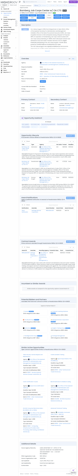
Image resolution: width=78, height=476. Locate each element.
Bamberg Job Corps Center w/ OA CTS (25, 148)
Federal (5, 5)
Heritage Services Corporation (36, 211)
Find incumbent (25, 127)
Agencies (6, 50)
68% (41, 91)
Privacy (36, 474)
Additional (32, 20)
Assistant (57, 15)
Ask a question (25, 124)
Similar (24, 20)
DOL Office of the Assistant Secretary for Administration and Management (46, 149)
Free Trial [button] (72, 2)
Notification (25, 208)
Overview (32, 15)
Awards (23, 17)
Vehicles (6, 40)
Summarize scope (35, 124)
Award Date (59, 208)
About (22, 474)
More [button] (49, 2)
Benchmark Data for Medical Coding (61, 381)
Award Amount (69, 208)
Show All (47, 51)
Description (24, 15)
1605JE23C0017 (50, 210)
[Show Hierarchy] (68, 64)
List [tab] (69, 58)
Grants (5, 17)
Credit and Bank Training (57, 354)
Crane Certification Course (30, 381)
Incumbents (57, 17)
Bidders (65, 17)
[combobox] (45, 1)
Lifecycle (65, 15)
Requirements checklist (62, 124)
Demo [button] (60, 2)
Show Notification (25, 211)
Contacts (40, 15)
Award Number (50, 208)
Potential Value (54, 250)
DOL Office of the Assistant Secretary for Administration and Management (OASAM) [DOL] (34, 361)
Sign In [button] (65, 2)
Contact (26, 474)
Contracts (6, 15)
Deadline (70, 144)
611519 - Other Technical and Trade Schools (52, 74)
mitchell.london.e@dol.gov (66, 108)
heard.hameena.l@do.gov (37, 108)
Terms (32, 474)
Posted (64, 144)
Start (61, 250)
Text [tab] (73, 58)
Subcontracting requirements (48, 124)
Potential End (69, 250)
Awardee (34, 208)
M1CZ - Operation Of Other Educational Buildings (53, 76)
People (5, 52)
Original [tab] (25, 29)
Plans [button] (54, 2)
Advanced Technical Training (59, 408)
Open (42, 81)
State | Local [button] (13, 5)
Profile (67, 105)
